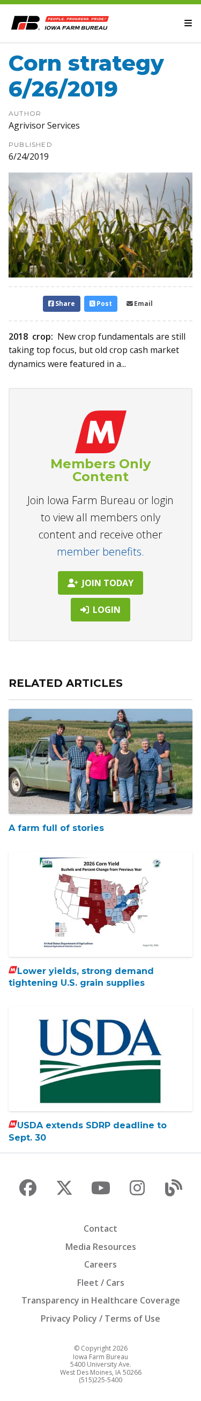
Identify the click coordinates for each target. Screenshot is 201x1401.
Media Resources (100, 1247)
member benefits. (100, 551)
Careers (100, 1264)
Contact (100, 1228)
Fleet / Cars (100, 1282)
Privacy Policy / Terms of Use (100, 1318)
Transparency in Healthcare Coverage (100, 1300)
